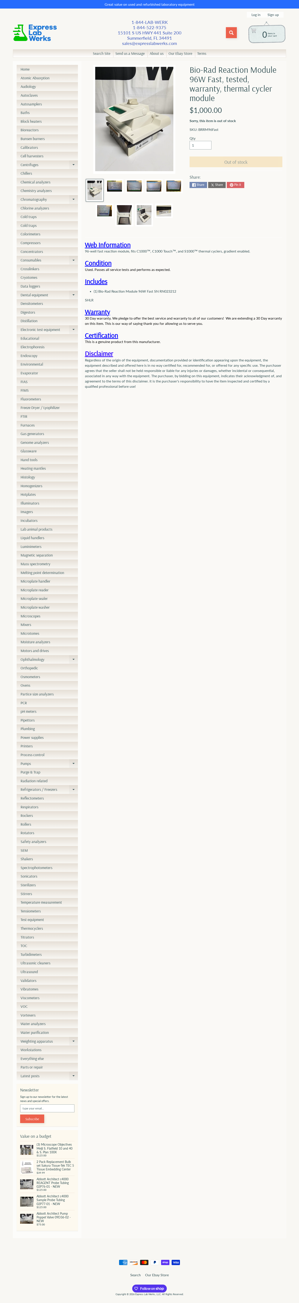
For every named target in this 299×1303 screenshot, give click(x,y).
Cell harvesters (32, 155)
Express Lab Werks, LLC (148, 1294)
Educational (30, 338)
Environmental (32, 364)
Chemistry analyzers (36, 190)
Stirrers (26, 893)
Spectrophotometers (36, 867)
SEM (24, 850)
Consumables (49, 261)
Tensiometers (31, 911)
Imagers (27, 511)
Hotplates (28, 494)
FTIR (24, 416)
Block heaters (31, 121)
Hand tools (29, 459)
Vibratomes (29, 989)
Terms (201, 53)
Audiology (28, 86)
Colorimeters (30, 233)
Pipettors (28, 720)
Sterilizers (28, 884)
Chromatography (49, 200)
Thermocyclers (32, 928)
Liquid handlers (32, 537)
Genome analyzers (35, 442)
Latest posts (49, 1076)
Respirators (29, 806)
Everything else (32, 1058)
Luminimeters (31, 546)
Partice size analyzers (37, 694)
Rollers (26, 824)
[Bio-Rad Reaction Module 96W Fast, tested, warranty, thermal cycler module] (95, 190)
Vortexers (28, 1015)
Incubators (29, 520)
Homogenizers (31, 485)
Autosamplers (31, 104)
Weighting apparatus (49, 1042)
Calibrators (29, 147)
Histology (28, 477)
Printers (27, 745)
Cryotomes (29, 277)
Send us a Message (130, 53)
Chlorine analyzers (35, 208)
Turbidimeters (31, 954)
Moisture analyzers (35, 641)
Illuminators (30, 503)
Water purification (35, 1032)
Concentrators (32, 251)
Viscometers (30, 997)
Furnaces (28, 425)
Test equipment (32, 919)
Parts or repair (32, 1067)
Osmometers (30, 676)
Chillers (26, 173)
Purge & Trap (30, 772)
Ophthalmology (49, 660)
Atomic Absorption (35, 77)
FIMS (25, 390)
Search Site (101, 53)
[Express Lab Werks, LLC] (35, 33)
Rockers (27, 815)
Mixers (26, 624)
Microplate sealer (34, 598)
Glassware (29, 450)
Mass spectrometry (35, 563)
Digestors (28, 312)
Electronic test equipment (49, 330)
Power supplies (32, 737)
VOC (24, 1006)
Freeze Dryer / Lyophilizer (40, 407)
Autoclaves (29, 95)
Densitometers (32, 303)
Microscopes (30, 616)
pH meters (28, 711)
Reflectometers (32, 798)
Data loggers (30, 286)
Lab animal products (36, 529)
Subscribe (32, 1119)
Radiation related (34, 780)
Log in (256, 14)
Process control (32, 754)
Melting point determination (42, 572)
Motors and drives (35, 650)
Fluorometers (31, 399)
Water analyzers (33, 1023)
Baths (25, 112)
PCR (24, 702)
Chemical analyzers (35, 182)
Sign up (273, 14)
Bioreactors (30, 129)
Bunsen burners (33, 138)
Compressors (30, 242)
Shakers (27, 858)
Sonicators (29, 876)
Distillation (29, 320)
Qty (192, 138)
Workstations (31, 1049)
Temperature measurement (41, 902)
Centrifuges (49, 165)
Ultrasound (29, 971)
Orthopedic (29, 667)
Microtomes (30, 633)
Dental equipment (49, 295)
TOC (24, 945)
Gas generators (32, 433)
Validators (28, 980)
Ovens (25, 685)
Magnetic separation (37, 555)
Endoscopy (29, 355)
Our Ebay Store (180, 53)
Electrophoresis (32, 346)
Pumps (49, 764)
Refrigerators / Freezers (49, 790)
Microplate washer (35, 607)
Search (135, 1275)
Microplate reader (35, 589)
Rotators (27, 832)
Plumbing (28, 728)
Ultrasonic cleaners (35, 962)
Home (25, 69)
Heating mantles (33, 468)
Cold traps (29, 216)
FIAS (24, 381)
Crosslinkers (30, 268)
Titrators (27, 937)
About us (157, 53)
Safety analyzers (33, 841)
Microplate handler (35, 581)
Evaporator (29, 372)
